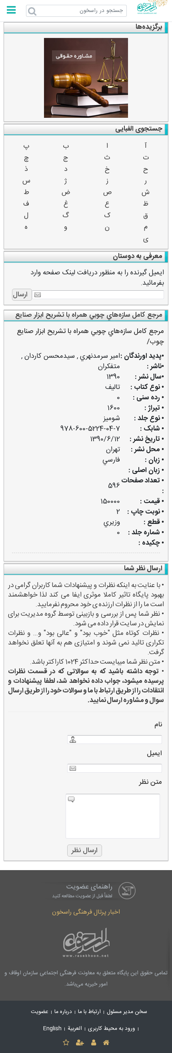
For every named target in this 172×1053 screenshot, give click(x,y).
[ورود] (93, 1043)
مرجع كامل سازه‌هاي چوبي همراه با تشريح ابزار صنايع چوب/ (90, 337)
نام (158, 725)
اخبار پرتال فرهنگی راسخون (86, 912)
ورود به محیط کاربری (111, 1028)
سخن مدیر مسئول (127, 1011)
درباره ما (63, 1011)
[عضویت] (80, 1043)
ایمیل (154, 754)
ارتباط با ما (89, 1011)
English (52, 1028)
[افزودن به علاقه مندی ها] (65, 1043)
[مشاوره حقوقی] (86, 78)
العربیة (75, 1028)
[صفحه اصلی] (105, 1043)
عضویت (39, 1011)
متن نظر (150, 782)
